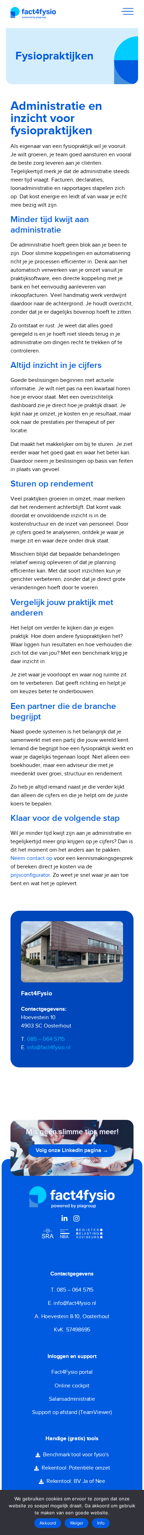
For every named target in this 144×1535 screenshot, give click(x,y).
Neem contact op (31, 858)
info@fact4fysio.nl (49, 1047)
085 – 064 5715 (46, 1039)
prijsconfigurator (30, 875)
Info (101, 1523)
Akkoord (47, 1523)
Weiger (76, 1523)
